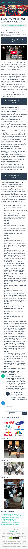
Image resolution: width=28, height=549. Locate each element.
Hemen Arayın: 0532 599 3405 (14, 41)
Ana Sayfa (5, 25)
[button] (2, 10)
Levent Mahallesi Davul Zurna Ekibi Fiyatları (12, 516)
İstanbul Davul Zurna (8, 2)
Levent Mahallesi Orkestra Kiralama (10, 522)
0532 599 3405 (14, 531)
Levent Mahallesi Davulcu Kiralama (10, 517)
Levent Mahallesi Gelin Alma (8, 519)
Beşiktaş (11, 25)
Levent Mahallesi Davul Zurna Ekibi (10, 514)
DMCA (14, 536)
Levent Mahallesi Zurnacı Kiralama (10, 524)
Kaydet (24, 413)
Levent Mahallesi (19, 25)
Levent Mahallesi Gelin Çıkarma (9, 520)
